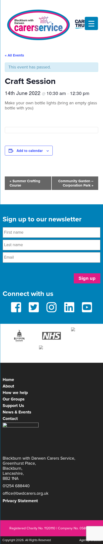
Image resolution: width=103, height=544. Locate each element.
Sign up (87, 278)
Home (8, 379)
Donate (51, 4)
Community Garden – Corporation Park (75, 183)
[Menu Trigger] (91, 23)
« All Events (14, 55)
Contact (10, 418)
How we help (15, 392)
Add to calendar (30, 150)
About (8, 386)
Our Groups (13, 399)
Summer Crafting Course (25, 183)
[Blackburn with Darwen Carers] (51, 25)
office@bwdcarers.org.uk (25, 493)
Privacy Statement (20, 500)
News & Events (17, 412)
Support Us (13, 405)
